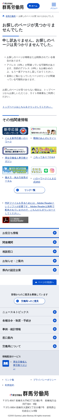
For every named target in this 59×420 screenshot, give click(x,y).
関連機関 (7, 242)
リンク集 (9, 379)
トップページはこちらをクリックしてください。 (27, 107)
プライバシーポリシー (44, 379)
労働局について (11, 346)
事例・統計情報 (11, 329)
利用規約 (9, 385)
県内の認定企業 (11, 270)
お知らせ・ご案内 (12, 261)
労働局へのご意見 (30, 301)
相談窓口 (7, 251)
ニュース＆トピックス (15, 312)
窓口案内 (7, 337)
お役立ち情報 (10, 233)
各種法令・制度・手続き (16, 320)
